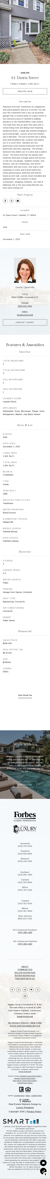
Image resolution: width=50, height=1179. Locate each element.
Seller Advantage (25, 973)
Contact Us (25, 784)
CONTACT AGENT (25, 322)
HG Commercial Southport (25, 930)
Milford (25, 908)
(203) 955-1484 (25, 875)
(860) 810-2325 (25, 919)
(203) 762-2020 (25, 890)
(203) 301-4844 (25, 911)
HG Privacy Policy (18, 1023)
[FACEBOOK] (12, 989)
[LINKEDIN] (25, 989)
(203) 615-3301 (25, 306)
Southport (25, 872)
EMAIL (28, 1096)
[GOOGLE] (25, 996)
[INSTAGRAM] (18, 989)
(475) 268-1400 (25, 933)
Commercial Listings (25, 1083)
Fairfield (25, 880)
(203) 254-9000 (25, 882)
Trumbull (25, 901)
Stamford (25, 851)
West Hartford (25, 916)
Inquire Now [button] (25, 91)
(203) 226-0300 (25, 861)
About (25, 967)
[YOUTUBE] (31, 989)
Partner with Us (25, 979)
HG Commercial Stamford (25, 941)
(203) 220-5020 (25, 846)
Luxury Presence (25, 1107)
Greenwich (25, 844)
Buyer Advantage (25, 976)
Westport (25, 859)
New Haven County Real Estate (24, 1081)
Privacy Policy (34, 1111)
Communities (25, 970)
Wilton (25, 887)
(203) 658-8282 (25, 854)
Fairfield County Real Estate (30, 1076)
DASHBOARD (19, 1096)
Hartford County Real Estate (24, 1078)
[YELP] (37, 989)
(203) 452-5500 (25, 904)
